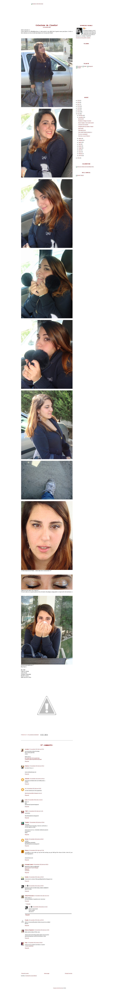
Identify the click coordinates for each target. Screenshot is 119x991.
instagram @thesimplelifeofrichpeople (33, 759)
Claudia (26, 920)
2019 (78, 100)
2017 (78, 104)
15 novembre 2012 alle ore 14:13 (41, 895)
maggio (80, 148)
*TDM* (26, 811)
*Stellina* (27, 822)
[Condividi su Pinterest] (47, 735)
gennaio (80, 155)
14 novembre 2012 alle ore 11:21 (35, 799)
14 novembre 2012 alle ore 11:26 (35, 811)
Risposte (28, 904)
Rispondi (27, 761)
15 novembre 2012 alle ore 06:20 (36, 839)
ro (25, 788)
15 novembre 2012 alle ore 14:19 (40, 906)
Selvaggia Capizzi (29, 864)
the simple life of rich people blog (32, 758)
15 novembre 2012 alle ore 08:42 (36, 877)
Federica (27, 766)
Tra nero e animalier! (82, 134)
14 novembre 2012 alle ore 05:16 (37, 778)
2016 (78, 106)
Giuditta (26, 877)
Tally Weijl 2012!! (82, 130)
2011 (78, 158)
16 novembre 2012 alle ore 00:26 (36, 920)
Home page (46, 973)
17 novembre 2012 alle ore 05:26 (35, 942)
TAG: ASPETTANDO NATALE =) (85, 132)
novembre (81, 117)
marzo (80, 151)
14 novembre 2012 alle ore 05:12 (36, 766)
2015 (78, 108)
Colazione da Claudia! (83, 124)
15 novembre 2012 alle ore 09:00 (36, 885)
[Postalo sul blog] (42, 735)
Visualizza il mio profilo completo (83, 37)
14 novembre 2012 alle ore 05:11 (36, 749)
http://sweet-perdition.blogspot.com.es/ (33, 793)
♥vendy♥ (27, 749)
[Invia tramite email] (41, 735)
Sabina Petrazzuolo (29, 895)
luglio (80, 144)
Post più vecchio (68, 973)
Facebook (27, 870)
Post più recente (25, 973)
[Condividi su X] (44, 735)
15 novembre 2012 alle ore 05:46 (37, 822)
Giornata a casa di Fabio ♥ (84, 136)
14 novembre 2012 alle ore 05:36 (33, 788)
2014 (78, 110)
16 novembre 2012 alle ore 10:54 (41, 930)
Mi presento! (81, 119)
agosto (80, 142)
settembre (81, 140)
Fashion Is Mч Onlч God (58, 988)
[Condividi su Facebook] (45, 735)
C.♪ (25, 885)
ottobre (80, 138)
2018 (78, 102)
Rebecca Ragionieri (29, 930)
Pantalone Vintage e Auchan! (84, 120)
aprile (80, 149)
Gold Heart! (80, 128)
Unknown (27, 778)
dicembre (81, 115)
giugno (80, 146)
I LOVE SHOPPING (29, 946)
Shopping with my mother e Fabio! (85, 126)
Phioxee (27, 850)
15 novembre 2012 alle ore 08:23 (41, 864)
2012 (78, 113)
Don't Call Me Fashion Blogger (31, 867)
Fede (26, 942)
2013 (78, 111)
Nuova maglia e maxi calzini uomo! (86, 122)
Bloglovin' (27, 869)
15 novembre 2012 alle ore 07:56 (36, 850)
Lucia (26, 799)
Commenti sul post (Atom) (31, 975)
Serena (26, 839)
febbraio (80, 153)
